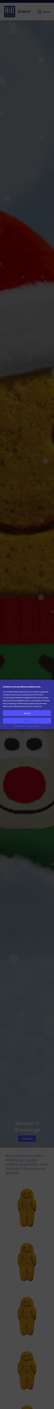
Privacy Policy (33, 726)
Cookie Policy (19, 726)
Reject (27, 721)
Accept (27, 713)
